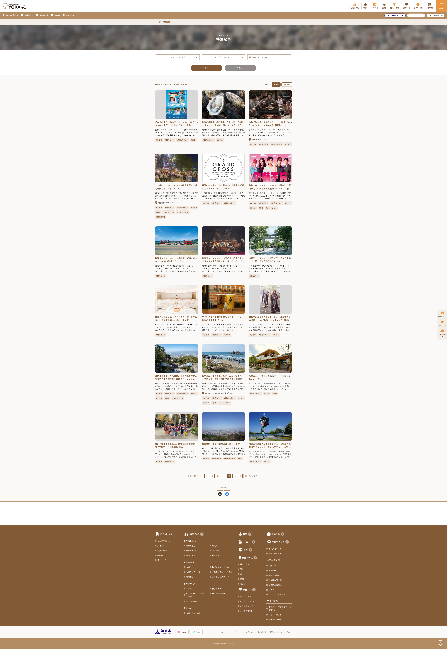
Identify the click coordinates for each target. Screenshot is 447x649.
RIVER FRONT (191, 601)
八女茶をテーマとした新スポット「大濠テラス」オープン (270, 377)
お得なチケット (275, 553)
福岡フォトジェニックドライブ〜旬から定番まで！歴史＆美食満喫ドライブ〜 (270, 260)
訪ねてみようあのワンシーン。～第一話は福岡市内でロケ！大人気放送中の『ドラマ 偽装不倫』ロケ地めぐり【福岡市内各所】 (270, 187)
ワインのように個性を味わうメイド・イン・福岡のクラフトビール (223, 318)
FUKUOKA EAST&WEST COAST (195, 595)
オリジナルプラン (247, 606)
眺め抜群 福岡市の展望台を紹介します (221, 443)
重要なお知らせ (275, 575)
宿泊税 (271, 589)
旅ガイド (247, 589)
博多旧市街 (162, 550)
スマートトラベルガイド (279, 594)
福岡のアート (191, 567)
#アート (267, 461)
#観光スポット (182, 140)
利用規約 (272, 632)
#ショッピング (168, 212)
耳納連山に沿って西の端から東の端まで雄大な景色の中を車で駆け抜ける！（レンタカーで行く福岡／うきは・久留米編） (176, 377)
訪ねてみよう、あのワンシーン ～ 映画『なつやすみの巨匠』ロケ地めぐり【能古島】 (176, 124)
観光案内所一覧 (275, 580)
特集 (245, 534)
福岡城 (160, 555)
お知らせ (272, 565)
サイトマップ (239, 632)
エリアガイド (191, 588)
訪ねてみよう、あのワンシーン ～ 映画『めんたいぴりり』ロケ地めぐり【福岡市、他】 (270, 124)
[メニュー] (441, 6)
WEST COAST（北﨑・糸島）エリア (220, 393)
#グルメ (220, 140)
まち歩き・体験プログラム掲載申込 (280, 608)
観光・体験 (247, 557)
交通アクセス (278, 541)
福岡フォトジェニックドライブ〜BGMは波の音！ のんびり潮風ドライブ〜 (176, 260)
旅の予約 (275, 534)
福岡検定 (189, 576)
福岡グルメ (190, 555)
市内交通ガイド (275, 548)
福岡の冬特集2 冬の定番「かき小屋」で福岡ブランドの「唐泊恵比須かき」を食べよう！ (223, 124)
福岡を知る (194, 534)
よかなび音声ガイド (220, 576)
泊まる (243, 583)
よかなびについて (226, 632)
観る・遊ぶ (244, 564)
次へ (251, 476)
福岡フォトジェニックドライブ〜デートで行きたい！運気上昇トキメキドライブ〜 (176, 318)
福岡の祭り (216, 555)
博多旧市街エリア (259, 139)
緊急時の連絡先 (275, 585)
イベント (247, 541)
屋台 (246, 549)
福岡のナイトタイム (220, 567)
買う (242, 574)
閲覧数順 (286, 84)
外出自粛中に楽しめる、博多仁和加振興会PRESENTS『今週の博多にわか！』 (175, 445)
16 (246, 476)
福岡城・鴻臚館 (218, 593)
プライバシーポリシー (285, 632)
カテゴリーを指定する (223, 57)
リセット (240, 67)
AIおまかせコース (247, 601)
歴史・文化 (162, 560)
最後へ (256, 476)
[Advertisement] (225, 514)
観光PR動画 (191, 550)
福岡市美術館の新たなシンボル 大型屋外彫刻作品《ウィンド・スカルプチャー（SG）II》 (270, 445)
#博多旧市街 (160, 217)
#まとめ (159, 140)
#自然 (193, 140)
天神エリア (162, 545)
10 (212, 476)
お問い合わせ (250, 632)
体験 (242, 578)
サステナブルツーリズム (222, 572)
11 (218, 476)
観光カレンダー (218, 545)
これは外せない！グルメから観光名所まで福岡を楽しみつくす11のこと (176, 187)
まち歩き (216, 550)
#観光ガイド (169, 140)
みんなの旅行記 (163, 540)
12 (223, 476)
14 (235, 476)
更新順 (276, 84)
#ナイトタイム (182, 212)
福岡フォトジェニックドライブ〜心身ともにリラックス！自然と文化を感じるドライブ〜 (223, 260)
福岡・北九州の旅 (193, 613)
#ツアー (288, 203)
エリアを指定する (177, 57)
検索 (206, 67)
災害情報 (272, 570)
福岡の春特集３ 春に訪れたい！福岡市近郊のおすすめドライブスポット (223, 187)
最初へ (190, 476)
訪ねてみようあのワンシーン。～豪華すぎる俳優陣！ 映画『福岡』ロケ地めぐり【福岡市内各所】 (270, 318)
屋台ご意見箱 (262, 632)
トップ (158, 21)
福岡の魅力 (190, 545)
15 (240, 476)
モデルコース (245, 596)
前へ (196, 476)
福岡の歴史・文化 (193, 572)
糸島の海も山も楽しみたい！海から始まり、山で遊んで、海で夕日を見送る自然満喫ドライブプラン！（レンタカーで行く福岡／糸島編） (223, 377)
